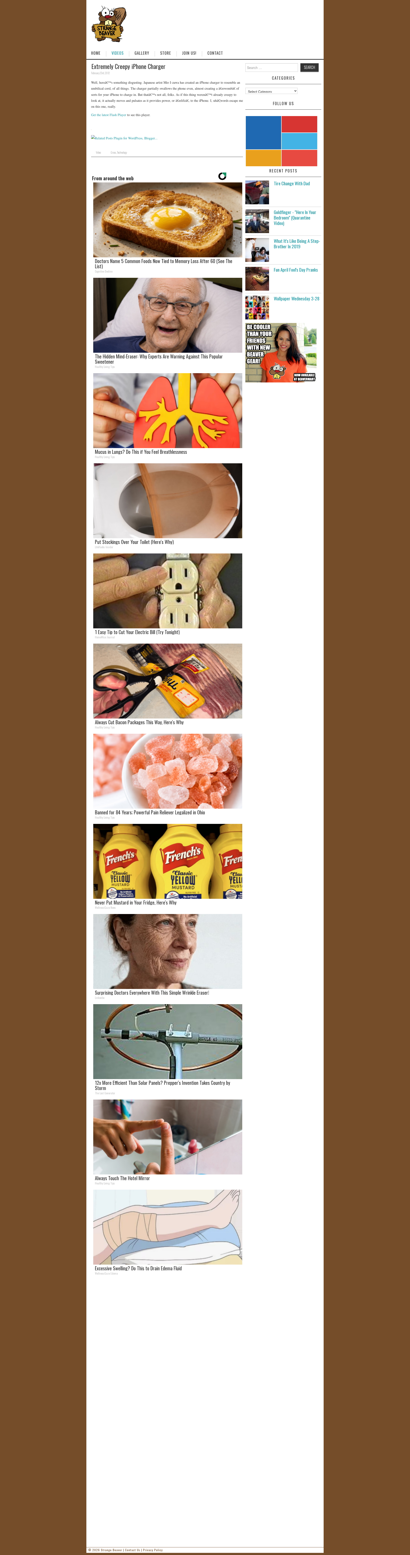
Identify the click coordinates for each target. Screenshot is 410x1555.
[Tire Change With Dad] (257, 192)
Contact (215, 53)
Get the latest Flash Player (108, 114)
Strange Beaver (111, 1550)
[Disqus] (167, 1344)
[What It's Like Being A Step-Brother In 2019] (257, 250)
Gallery (142, 53)
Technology (122, 152)
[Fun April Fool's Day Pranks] (257, 279)
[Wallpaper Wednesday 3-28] (257, 307)
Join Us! (189, 53)
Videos (118, 53)
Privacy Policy (153, 1550)
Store (165, 53)
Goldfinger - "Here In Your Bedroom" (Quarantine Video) (295, 217)
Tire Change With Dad (292, 183)
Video (98, 152)
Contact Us (132, 1550)
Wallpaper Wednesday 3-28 (296, 298)
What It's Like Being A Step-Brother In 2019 (297, 243)
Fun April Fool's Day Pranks (296, 269)
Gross (113, 152)
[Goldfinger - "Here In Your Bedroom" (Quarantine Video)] (257, 221)
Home (96, 53)
